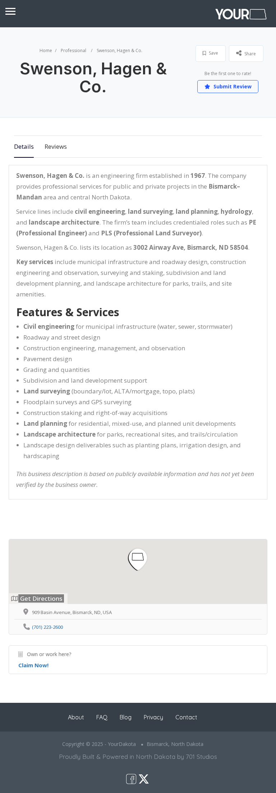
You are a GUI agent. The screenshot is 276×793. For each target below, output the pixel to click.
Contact (186, 717)
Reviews (56, 146)
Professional (73, 50)
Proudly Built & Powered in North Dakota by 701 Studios (138, 756)
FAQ (101, 717)
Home (46, 50)
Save (213, 53)
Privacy (153, 717)
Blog (126, 717)
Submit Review (232, 86)
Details (24, 146)
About (76, 717)
